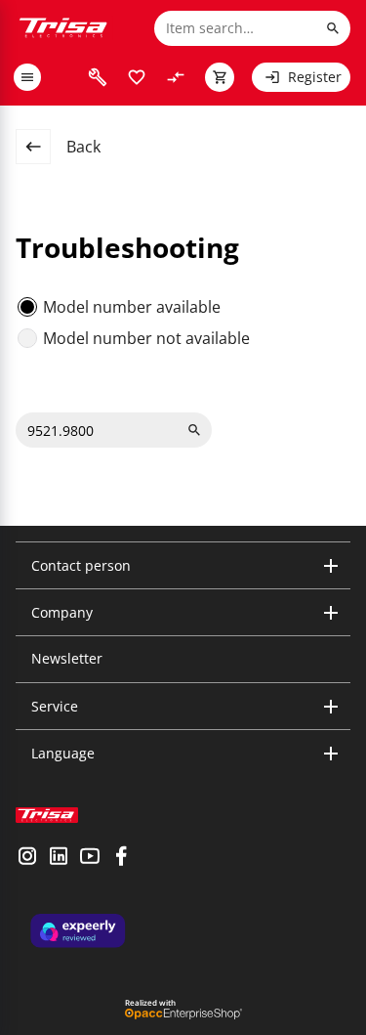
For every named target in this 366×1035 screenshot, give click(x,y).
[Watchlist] (136, 77)
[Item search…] (332, 28)
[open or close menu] (27, 77)
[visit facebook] (121, 858)
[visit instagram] (27, 858)
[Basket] (219, 77)
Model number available (132, 307)
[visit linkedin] (58, 858)
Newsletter (66, 658)
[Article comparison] (175, 77)
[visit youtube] (90, 858)
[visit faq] (97, 77)
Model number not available (146, 338)
